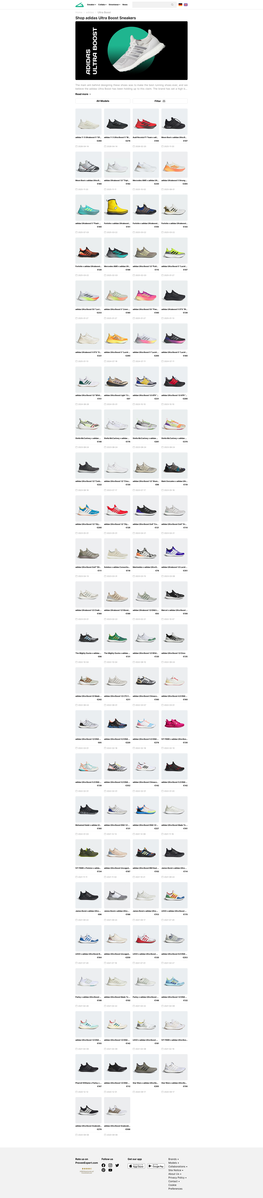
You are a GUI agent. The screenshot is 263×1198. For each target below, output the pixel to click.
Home (78, 12)
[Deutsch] (180, 4)
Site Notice (174, 1170)
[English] (186, 4)
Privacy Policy (176, 1177)
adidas (90, 12)
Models (172, 1162)
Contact (173, 1181)
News (124, 4)
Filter (158, 101)
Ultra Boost (104, 12)
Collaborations (176, 1166)
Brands (172, 1159)
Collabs (101, 4)
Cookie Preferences (175, 1187)
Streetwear (114, 4)
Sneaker (91, 4)
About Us (173, 1173)
